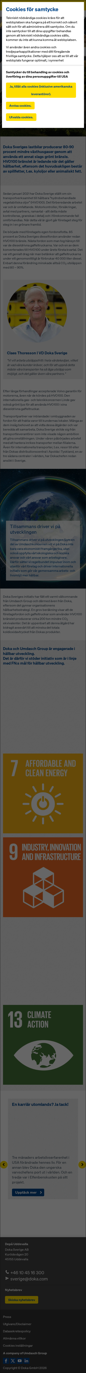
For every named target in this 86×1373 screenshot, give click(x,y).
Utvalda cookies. (21, 117)
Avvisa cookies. (20, 105)
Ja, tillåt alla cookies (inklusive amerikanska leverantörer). (41, 90)
